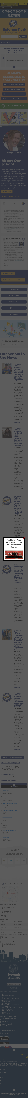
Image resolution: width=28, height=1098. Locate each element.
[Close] (24, 537)
